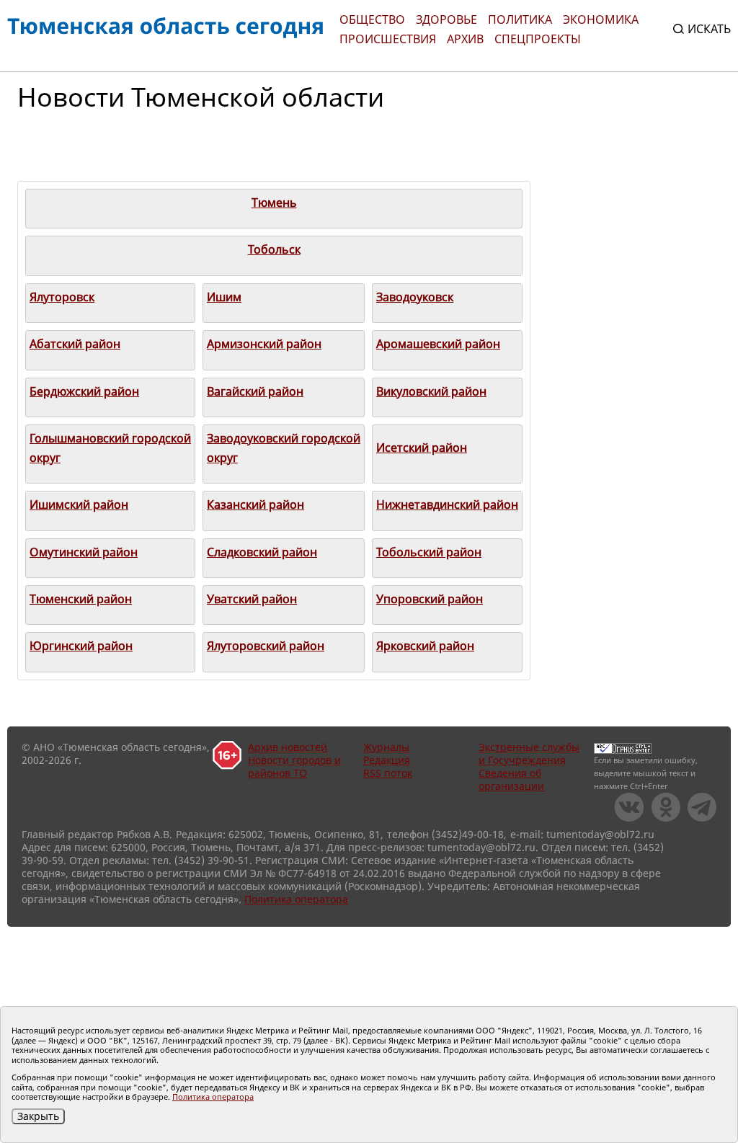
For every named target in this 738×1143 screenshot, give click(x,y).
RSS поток (387, 773)
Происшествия (387, 39)
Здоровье (446, 19)
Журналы (386, 747)
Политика (520, 19)
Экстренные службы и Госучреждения (529, 753)
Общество (372, 19)
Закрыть (38, 1116)
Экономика (601, 19)
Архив (465, 39)
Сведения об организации (511, 779)
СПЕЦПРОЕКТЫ (537, 39)
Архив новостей (287, 747)
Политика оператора (296, 899)
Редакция (386, 760)
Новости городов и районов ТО (294, 766)
